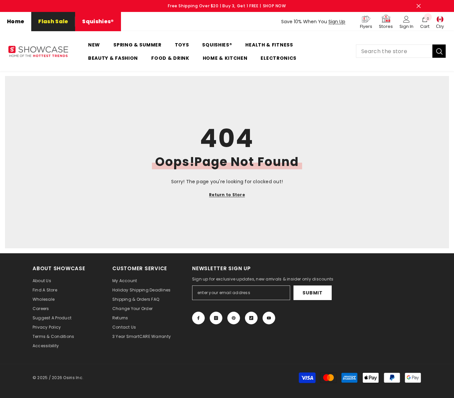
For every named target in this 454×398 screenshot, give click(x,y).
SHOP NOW (274, 6)
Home (15, 21)
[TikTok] (251, 318)
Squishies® (98, 21)
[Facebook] (198, 318)
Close (418, 6)
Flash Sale (53, 21)
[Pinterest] (233, 318)
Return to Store (227, 195)
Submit (312, 292)
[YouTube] (269, 318)
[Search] (401, 51)
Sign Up (336, 21)
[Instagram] (216, 318)
